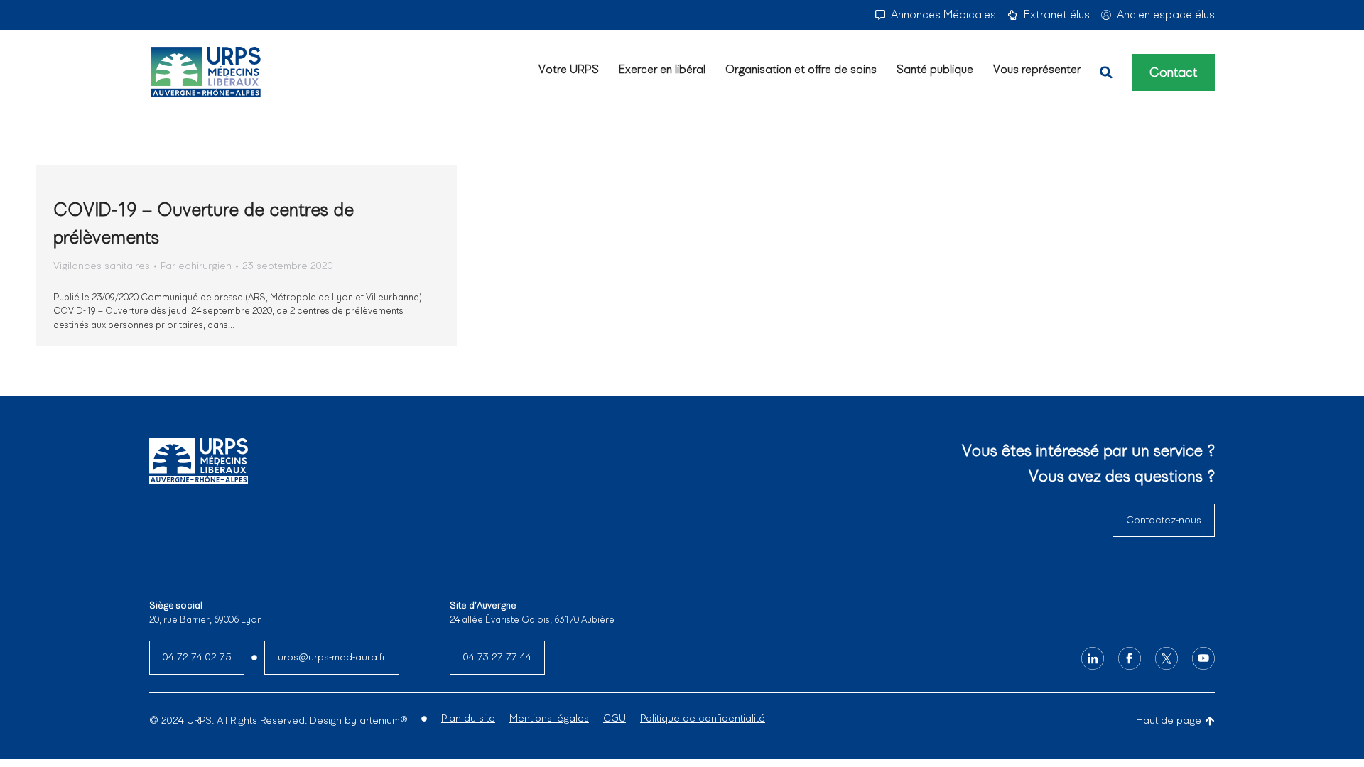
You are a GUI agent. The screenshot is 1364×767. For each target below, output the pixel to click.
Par (196, 265)
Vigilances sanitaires (101, 265)
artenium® (383, 720)
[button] (1106, 72)
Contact (1173, 72)
